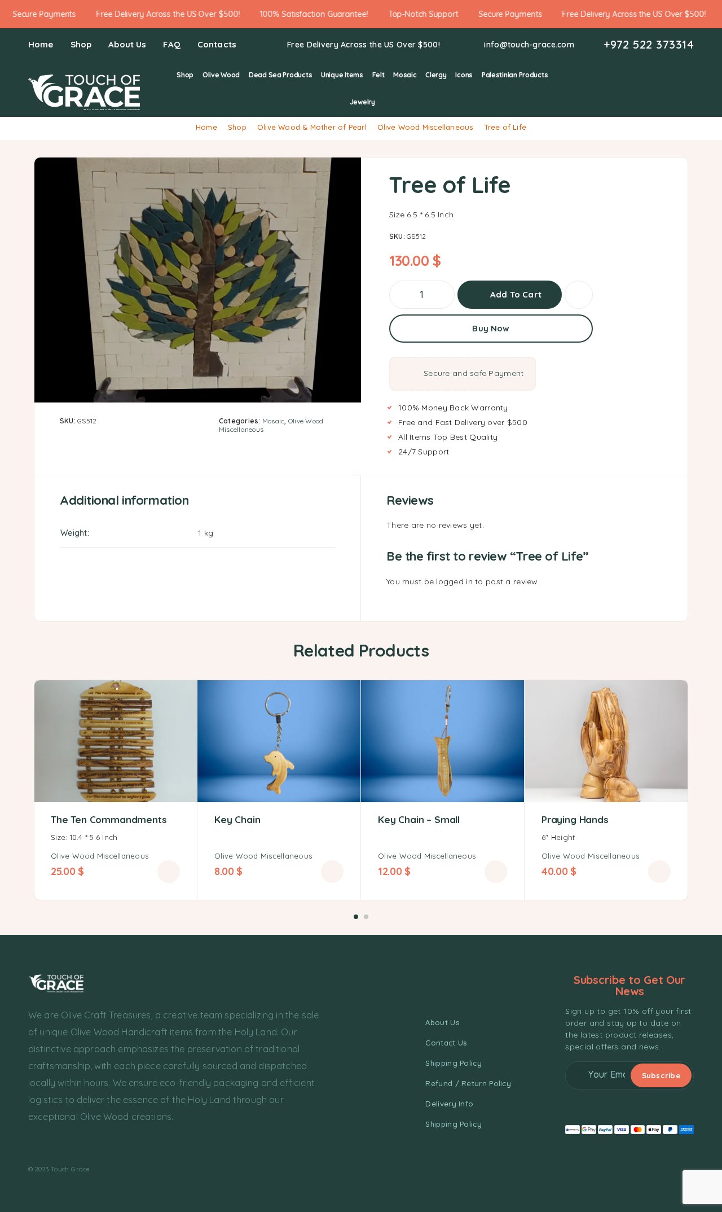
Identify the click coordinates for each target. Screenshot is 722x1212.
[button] (168, 871)
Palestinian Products (515, 75)
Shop (81, 44)
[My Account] (654, 88)
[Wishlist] (671, 87)
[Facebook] (33, 1145)
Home (41, 44)
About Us (127, 44)
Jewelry (362, 102)
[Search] (636, 88)
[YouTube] (94, 1145)
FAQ (171, 44)
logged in (454, 581)
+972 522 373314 (649, 44)
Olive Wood (221, 75)
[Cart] (689, 87)
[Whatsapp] (74, 1145)
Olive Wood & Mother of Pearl (311, 127)
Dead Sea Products (280, 75)
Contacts (216, 44)
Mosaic (404, 75)
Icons (464, 75)
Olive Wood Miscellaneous (425, 127)
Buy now (490, 328)
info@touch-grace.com (529, 45)
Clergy (435, 75)
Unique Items (342, 75)
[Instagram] (53, 1145)
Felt (378, 75)
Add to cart (516, 290)
